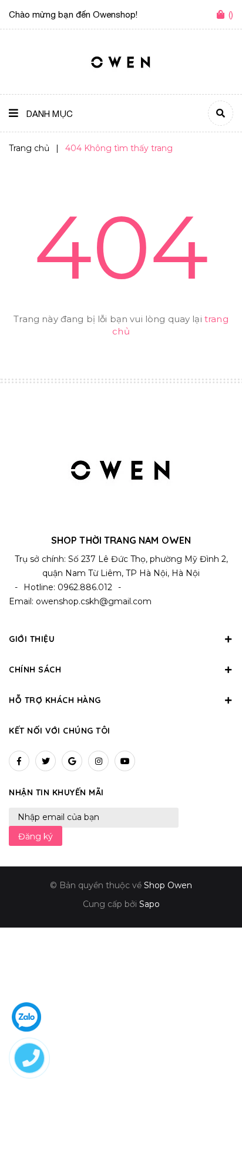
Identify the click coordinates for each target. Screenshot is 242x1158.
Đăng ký (35, 836)
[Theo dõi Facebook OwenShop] (19, 761)
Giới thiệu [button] (32, 639)
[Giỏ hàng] (222, 15)
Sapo (149, 904)
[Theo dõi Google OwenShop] (72, 761)
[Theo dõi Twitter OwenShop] (45, 761)
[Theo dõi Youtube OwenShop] (125, 761)
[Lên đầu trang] (213, 1117)
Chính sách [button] (35, 669)
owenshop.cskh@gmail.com (94, 601)
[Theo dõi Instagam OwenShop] (98, 761)
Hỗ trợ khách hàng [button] (55, 700)
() (230, 14)
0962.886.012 (85, 587)
